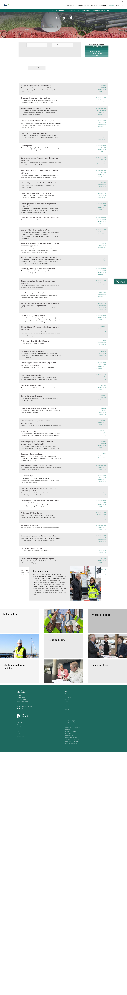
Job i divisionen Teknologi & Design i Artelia (36, 465)
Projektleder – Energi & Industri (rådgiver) (35, 341)
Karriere (19, 721)
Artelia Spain (68, 733)
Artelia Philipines (69, 735)
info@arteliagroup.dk (22, 701)
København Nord (58, 56)
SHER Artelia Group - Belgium (72, 743)
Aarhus (66, 707)
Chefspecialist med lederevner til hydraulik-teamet (38, 408)
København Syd (58, 58)
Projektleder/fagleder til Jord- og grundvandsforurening (40, 218)
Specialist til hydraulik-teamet (31, 386)
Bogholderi (19, 731)
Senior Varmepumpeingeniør (31, 375)
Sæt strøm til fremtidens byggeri (32, 454)
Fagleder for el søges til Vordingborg (33, 293)
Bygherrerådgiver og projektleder (32, 351)
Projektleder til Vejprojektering (31, 513)
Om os (18, 729)
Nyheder (19, 725)
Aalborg (56, 47)
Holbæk (56, 55)
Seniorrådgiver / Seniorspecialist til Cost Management (40, 501)
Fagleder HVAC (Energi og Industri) (33, 316)
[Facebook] (17, 708)
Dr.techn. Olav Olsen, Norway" (72, 741)
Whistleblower (20, 736)
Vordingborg (57, 64)
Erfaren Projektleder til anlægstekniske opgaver (37, 121)
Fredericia (57, 53)
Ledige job (50, 10)
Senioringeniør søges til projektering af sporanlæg (38, 536)
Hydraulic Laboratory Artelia (72, 739)
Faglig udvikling (86, 10)
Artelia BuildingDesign (70, 723)
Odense (56, 62)
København (67, 693)
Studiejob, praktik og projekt (101, 10)
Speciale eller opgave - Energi (31, 548)
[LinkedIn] (19, 708)
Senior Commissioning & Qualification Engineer (37, 559)
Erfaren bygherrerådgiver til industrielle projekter (38, 269)
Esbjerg (56, 51)
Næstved (56, 60)
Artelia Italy (67, 729)
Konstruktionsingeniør (28, 431)
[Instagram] (21, 708)
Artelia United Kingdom (71, 737)
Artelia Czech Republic (70, 731)
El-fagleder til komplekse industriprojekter (35, 98)
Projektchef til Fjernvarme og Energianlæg (36, 193)
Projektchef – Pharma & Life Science (34, 133)
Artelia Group (68, 725)
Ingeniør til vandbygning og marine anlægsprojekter (39, 257)
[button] (122, 5)
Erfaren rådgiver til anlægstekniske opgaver (36, 108)
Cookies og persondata (23, 734)
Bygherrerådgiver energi (29, 525)
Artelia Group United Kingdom (72, 727)
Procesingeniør (26, 146)
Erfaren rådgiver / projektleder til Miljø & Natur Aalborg (40, 183)
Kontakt (19, 727)
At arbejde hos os (61, 10)
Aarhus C (56, 49)
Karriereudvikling (74, 10)
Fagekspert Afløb (27, 476)
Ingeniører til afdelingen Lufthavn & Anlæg (35, 230)
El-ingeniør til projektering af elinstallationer (36, 86)
